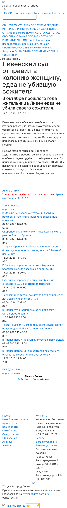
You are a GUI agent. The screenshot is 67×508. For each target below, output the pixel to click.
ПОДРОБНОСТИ (38, 36)
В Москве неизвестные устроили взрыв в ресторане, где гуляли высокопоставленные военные (29, 216)
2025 (35, 28)
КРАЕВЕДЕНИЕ (49, 25)
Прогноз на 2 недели (41, 379)
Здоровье (8, 51)
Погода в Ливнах (33, 376)
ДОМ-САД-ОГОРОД (38, 32)
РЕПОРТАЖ (24, 28)
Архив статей (24, 13)
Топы (37, 13)
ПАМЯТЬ (35, 47)
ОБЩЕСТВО (9, 25)
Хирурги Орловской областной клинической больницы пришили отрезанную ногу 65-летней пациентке (32, 250)
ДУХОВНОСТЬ (47, 28)
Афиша (6, 445)
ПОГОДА (56, 32)
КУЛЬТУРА (24, 25)
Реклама (46, 13)
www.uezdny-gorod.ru (36, 493)
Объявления (9, 438)
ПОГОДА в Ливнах (13, 369)
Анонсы (7, 441)
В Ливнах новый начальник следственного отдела (33, 339)
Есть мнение (41, 43)
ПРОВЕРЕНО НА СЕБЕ (15, 47)
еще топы (8, 209)
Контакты (58, 13)
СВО (5, 36)
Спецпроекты (10, 434)
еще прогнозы (11, 373)
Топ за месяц (10, 205)
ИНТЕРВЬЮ (9, 28)
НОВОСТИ (9, 13)
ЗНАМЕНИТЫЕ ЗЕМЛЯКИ (30, 51)
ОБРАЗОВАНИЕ (17, 36)
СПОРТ (35, 25)
